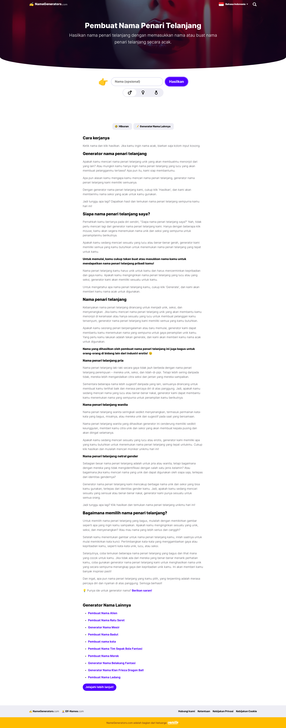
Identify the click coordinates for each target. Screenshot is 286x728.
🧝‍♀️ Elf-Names (73, 711)
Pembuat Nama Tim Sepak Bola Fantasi (115, 648)
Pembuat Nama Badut (103, 634)
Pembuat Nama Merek (103, 656)
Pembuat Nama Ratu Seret (106, 620)
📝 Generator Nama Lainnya (153, 126)
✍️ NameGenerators (44, 711)
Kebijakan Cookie (246, 711)
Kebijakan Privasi (223, 711)
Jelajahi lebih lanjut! (99, 687)
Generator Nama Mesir (103, 627)
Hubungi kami (186, 711)
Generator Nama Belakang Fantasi (112, 663)
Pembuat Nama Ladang (104, 677)
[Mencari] (254, 4)
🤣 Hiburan (122, 126)
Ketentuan (204, 711)
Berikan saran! (142, 590)
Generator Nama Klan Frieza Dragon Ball (116, 670)
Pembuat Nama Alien (102, 613)
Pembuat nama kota (102, 641)
